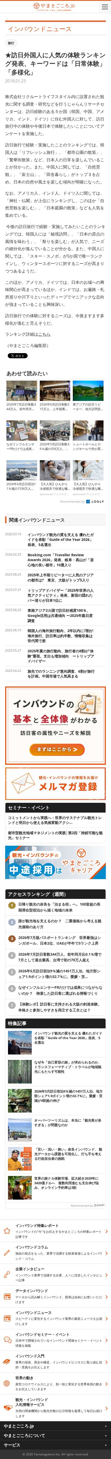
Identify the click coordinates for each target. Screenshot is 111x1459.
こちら (44, 334)
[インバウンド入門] (55, 688)
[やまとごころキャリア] (55, 848)
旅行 (11, 43)
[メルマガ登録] (55, 769)
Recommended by (72, 501)
